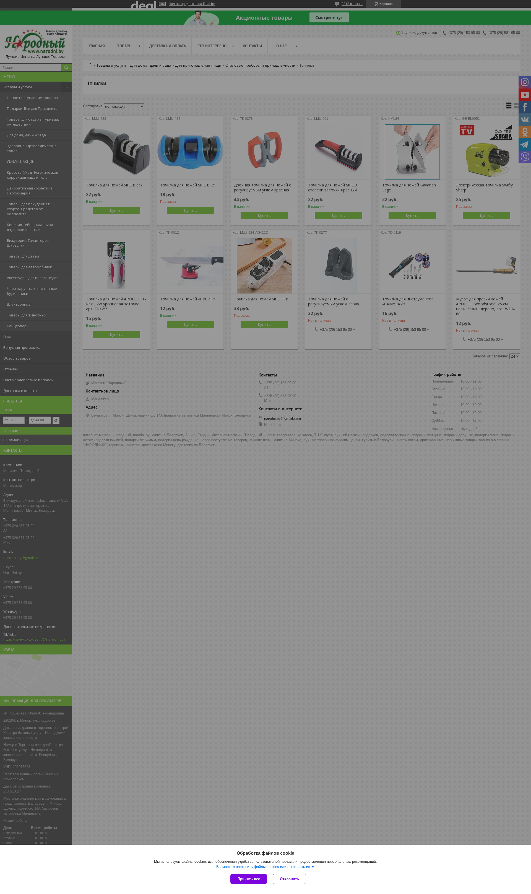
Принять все (249, 879)
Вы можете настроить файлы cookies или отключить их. (263, 867)
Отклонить (289, 879)
